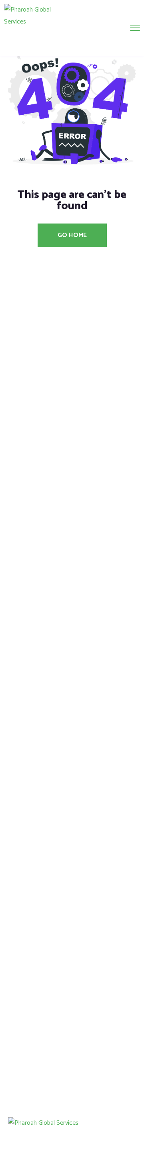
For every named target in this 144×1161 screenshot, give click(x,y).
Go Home (72, 235)
